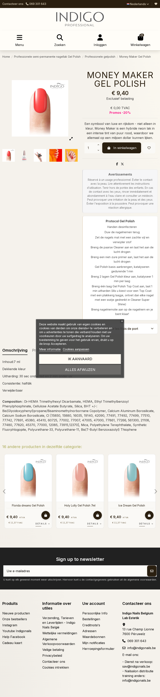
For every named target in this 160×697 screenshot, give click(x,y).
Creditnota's (91, 625)
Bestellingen (91, 619)
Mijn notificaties (93, 643)
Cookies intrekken (55, 667)
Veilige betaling (53, 650)
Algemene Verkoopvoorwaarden (58, 641)
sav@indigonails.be (136, 666)
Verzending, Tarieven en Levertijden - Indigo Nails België (58, 622)
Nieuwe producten (16, 613)
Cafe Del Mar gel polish (33, 505)
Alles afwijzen (80, 370)
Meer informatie (50, 349)
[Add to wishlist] (149, 147)
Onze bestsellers (14, 619)
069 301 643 (136, 641)
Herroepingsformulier (98, 649)
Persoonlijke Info (95, 613)
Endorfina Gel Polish (85, 505)
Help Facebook (13, 637)
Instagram (9, 625)
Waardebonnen (93, 637)
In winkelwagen (124, 148)
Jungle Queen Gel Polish (136, 505)
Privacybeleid (52, 655)
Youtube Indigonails (16, 631)
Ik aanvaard (80, 359)
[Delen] (117, 164)
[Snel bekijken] (53, 468)
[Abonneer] (151, 571)
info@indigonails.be (141, 648)
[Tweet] (122, 164)
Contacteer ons (12, 3)
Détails (47, 523)
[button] (4, 491)
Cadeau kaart (12, 643)
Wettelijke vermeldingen (59, 633)
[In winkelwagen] (50, 515)
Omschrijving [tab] (15, 350)
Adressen (89, 631)
